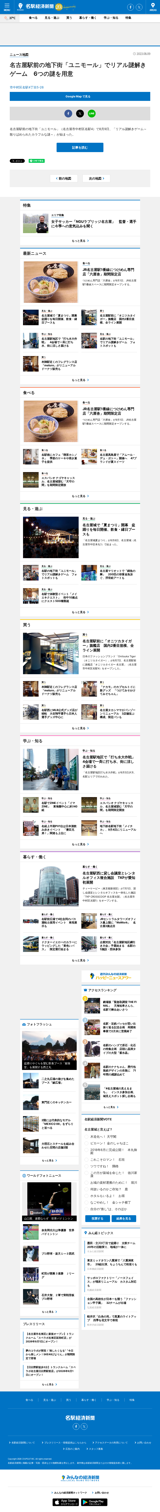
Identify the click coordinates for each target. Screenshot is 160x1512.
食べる (33, 17)
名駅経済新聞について (23, 1442)
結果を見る (123, 1218)
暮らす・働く (88, 17)
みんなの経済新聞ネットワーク (80, 1478)
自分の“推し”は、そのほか (108, 1209)
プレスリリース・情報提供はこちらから (65, 1442)
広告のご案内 (73, 1448)
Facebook (130, 7)
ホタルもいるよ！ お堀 (107, 1195)
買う (69, 17)
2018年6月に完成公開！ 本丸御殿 (113, 1151)
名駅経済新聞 (35, 7)
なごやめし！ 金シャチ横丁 (110, 1202)
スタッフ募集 (96, 1448)
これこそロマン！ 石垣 (107, 1159)
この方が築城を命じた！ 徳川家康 (113, 1174)
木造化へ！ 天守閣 (103, 1136)
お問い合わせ (144, 1442)
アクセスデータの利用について (111, 1442)
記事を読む (80, 147)
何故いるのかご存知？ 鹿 (109, 1189)
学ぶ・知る (111, 17)
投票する (97, 1218)
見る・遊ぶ (52, 17)
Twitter (139, 7)
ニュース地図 (19, 54)
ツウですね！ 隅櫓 (104, 1166)
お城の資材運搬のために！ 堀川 (113, 1182)
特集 (128, 17)
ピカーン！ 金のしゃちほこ (109, 1143)
